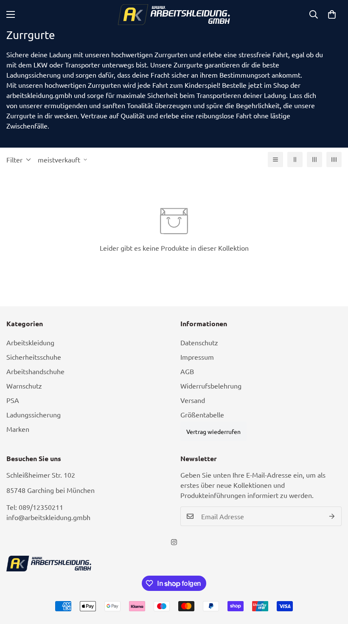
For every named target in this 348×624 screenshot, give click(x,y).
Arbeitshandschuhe (35, 371)
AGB (187, 371)
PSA (12, 400)
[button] (332, 14)
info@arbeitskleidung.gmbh (48, 517)
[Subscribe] (332, 516)
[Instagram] (174, 542)
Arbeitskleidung (30, 342)
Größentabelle (202, 414)
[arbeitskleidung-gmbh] (174, 14)
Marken (17, 429)
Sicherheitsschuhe (33, 357)
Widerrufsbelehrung (210, 385)
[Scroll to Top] (331, 578)
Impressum (197, 357)
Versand (192, 400)
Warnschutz (24, 385)
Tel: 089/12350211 (34, 507)
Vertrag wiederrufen (213, 431)
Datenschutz (199, 342)
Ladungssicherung (33, 414)
